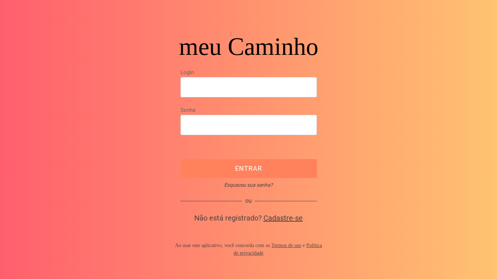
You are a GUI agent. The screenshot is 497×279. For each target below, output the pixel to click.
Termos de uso (286, 245)
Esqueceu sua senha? (248, 185)
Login (187, 72)
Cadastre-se (283, 218)
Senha (187, 110)
